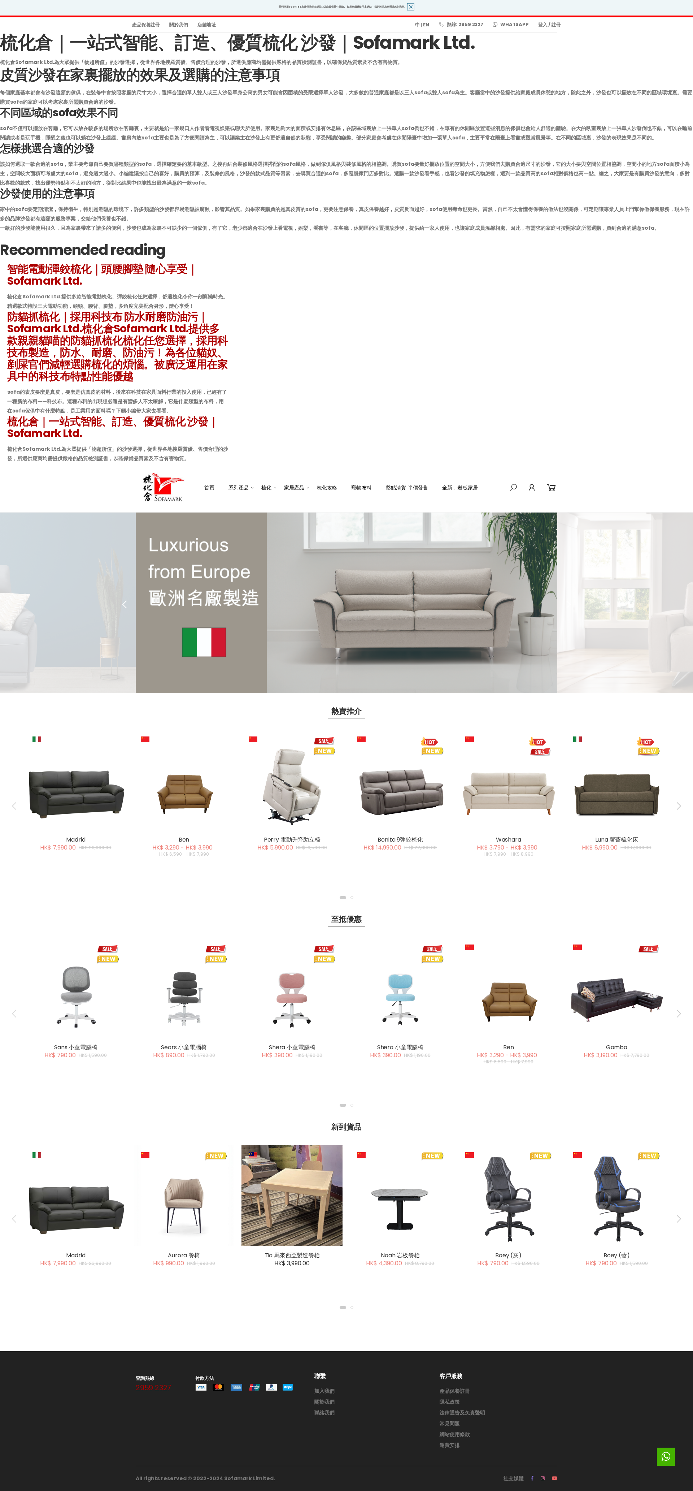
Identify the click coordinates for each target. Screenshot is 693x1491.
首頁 (209, 487)
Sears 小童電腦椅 (183, 1047)
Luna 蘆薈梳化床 (616, 839)
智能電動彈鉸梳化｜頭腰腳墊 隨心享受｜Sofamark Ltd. (102, 275)
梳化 (266, 487)
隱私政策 (450, 1401)
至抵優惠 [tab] (346, 919)
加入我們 (324, 1391)
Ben (184, 839)
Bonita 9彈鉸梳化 (400, 839)
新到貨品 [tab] (346, 1127)
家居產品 (294, 487)
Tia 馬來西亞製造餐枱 (292, 1255)
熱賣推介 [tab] (346, 711)
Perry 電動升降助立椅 (292, 839)
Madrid (75, 839)
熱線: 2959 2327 (465, 24)
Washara (508, 839)
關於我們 (178, 24)
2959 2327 (153, 1388)
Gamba (616, 1047)
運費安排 (450, 1445)
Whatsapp (514, 24)
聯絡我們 (324, 1412)
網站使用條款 (455, 1434)
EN (426, 24)
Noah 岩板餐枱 (400, 1255)
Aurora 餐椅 (184, 1255)
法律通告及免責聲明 (462, 1412)
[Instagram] (543, 1478)
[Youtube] (554, 1478)
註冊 (556, 24)
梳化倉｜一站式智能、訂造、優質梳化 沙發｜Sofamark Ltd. (112, 427)
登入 (543, 24)
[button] (513, 487)
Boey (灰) (508, 1255)
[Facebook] (532, 1478)
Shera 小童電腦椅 (292, 1047)
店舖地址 (206, 24)
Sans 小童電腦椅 (75, 1047)
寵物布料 (361, 487)
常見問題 (450, 1423)
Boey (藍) (616, 1255)
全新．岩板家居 (460, 487)
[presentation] (125, 604)
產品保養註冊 (146, 24)
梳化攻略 (327, 487)
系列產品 (238, 487)
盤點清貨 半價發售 (407, 487)
